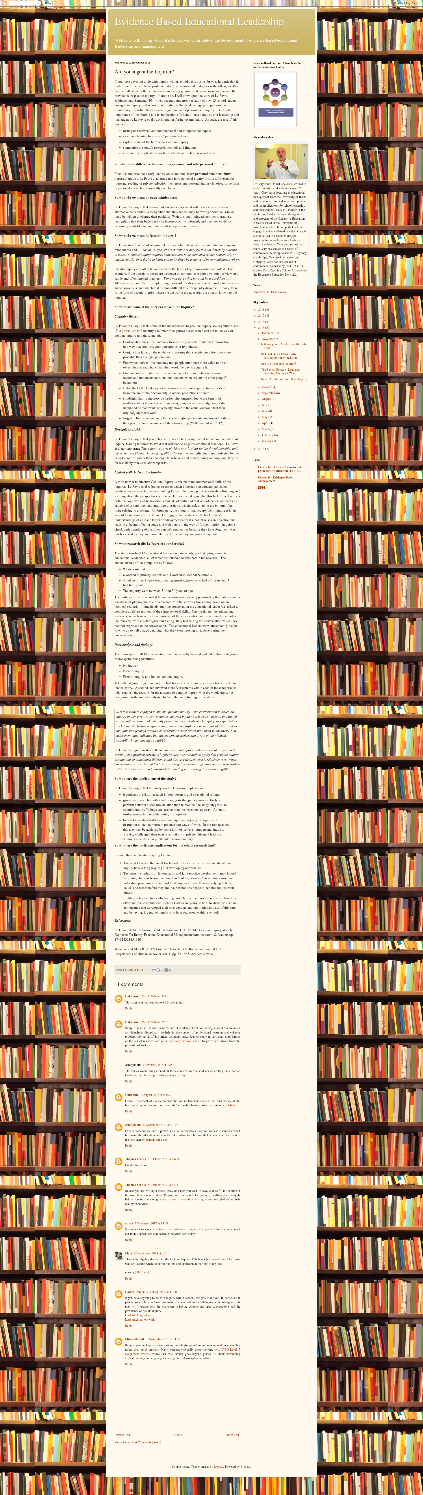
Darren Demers (135, 1291)
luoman (218, 1466)
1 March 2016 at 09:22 (153, 1022)
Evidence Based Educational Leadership (199, 21)
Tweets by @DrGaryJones (269, 292)
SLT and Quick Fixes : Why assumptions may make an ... (280, 356)
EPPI (261, 487)
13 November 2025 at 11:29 (162, 1339)
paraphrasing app (156, 1139)
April (265, 423)
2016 (261, 322)
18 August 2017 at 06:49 (154, 1095)
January (267, 441)
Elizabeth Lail (134, 1339)
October (267, 387)
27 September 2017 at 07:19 (160, 1125)
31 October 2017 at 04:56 (164, 1159)
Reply (128, 1008)
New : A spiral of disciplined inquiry (284, 379)
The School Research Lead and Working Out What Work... (280, 371)
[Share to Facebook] (166, 970)
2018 (261, 309)
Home (178, 1435)
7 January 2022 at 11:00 (162, 1292)
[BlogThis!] (158, 970)
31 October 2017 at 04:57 (164, 1185)
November (269, 339)
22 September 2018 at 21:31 (151, 1253)
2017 (261, 315)
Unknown (131, 996)
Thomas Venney (135, 1159)
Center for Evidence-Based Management (275, 479)
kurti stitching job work (140, 1319)
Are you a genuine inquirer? (278, 363)
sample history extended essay (167, 1075)
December (268, 333)
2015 (261, 327)
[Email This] (154, 970)
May (265, 417)
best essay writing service (185, 1041)
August (267, 399)
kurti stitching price (137, 1315)
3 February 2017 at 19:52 (158, 1065)
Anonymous (133, 1124)
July (265, 405)
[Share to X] (162, 970)
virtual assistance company (181, 1229)
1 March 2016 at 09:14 (153, 996)
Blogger (245, 1466)
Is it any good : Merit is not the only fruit (283, 346)
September (269, 393)
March (266, 429)
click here (229, 1105)
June (265, 411)
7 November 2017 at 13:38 (151, 1223)
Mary (128, 1253)
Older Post (232, 1435)
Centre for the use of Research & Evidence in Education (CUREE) (280, 469)
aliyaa (129, 1223)
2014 (261, 449)
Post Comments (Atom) (146, 1442)
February (268, 435)
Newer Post (123, 1435)
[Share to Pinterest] (171, 970)
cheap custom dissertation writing (182, 1199)
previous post (131, 330)
